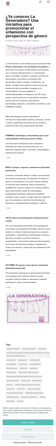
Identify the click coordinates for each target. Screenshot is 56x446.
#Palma (42, 397)
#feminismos (36, 381)
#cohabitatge (11, 364)
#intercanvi (21, 389)
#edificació (34, 368)
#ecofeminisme (35, 364)
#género (10, 385)
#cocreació (42, 349)
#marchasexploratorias (15, 393)
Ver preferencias (28, 437)
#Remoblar (11, 401)
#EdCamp (23, 368)
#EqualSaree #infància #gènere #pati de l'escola (24, 376)
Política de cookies (19, 442)
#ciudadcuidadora (13, 349)
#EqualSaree (11, 372)
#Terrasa (20, 401)
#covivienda (22, 364)
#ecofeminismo (12, 368)
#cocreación (11, 360)
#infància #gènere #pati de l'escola (27, 385)
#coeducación (35, 360)
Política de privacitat (35, 442)
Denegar (28, 429)
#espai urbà (25, 381)
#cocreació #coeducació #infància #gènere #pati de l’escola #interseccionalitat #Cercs (28, 354)
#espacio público (13, 381)
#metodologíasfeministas (34, 393)
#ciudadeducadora (29, 349)
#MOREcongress (13, 397)
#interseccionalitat (33, 389)
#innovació (10, 389)
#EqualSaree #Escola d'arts (28, 372)
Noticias (35, 41)
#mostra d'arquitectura (29, 397)
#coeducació (22, 360)
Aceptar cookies (28, 422)
